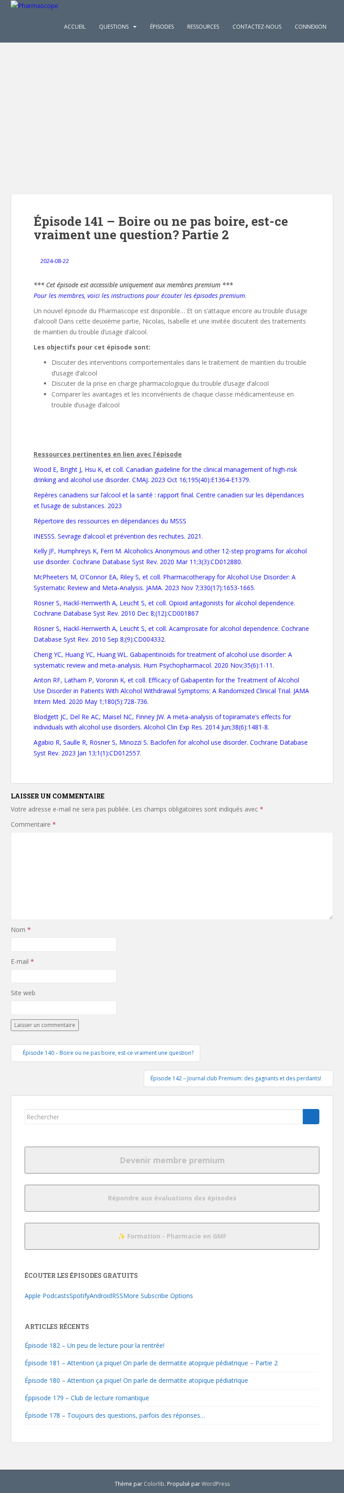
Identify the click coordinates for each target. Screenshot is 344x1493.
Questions (114, 26)
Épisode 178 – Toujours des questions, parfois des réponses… (115, 1415)
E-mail (22, 961)
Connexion (311, 26)
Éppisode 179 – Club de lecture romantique (87, 1398)
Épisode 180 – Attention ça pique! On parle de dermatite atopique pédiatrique (136, 1380)
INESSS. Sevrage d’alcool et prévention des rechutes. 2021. (118, 536)
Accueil (75, 26)
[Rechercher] (311, 1116)
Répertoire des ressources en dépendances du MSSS (110, 521)
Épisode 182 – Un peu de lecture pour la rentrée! (94, 1345)
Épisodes (162, 26)
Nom (21, 929)
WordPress (216, 1484)
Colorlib (154, 1484)
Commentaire (33, 824)
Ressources (203, 26)
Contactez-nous (256, 26)
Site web (23, 992)
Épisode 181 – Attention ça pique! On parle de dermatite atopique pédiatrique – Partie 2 (151, 1363)
